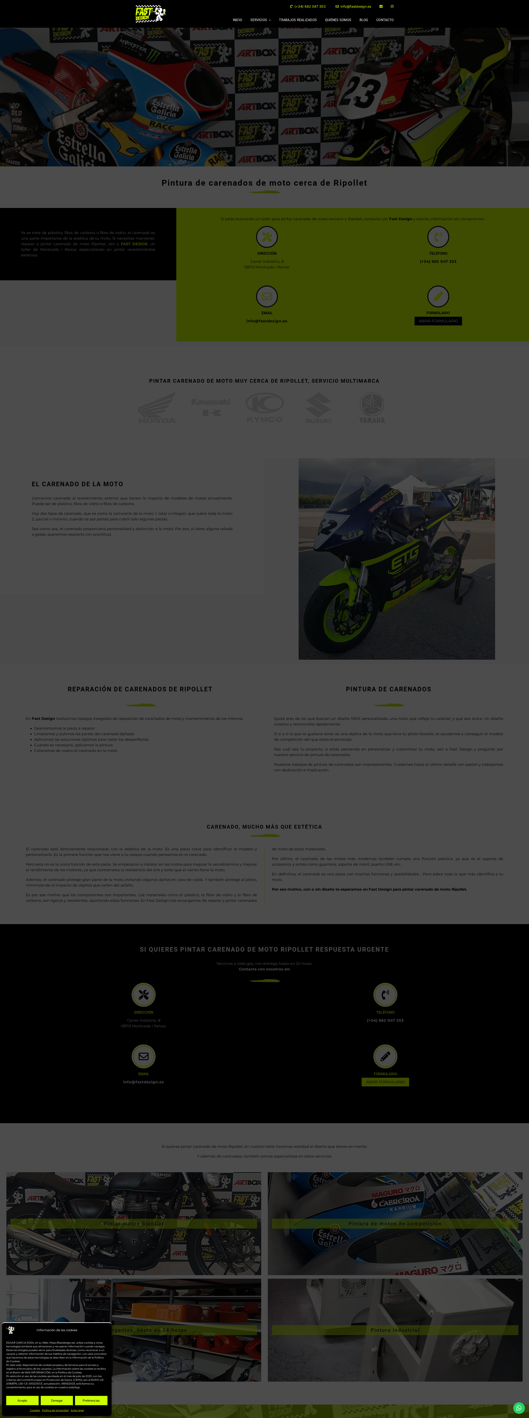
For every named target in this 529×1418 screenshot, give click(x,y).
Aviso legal (77, 1410)
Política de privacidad (55, 1410)
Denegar (57, 1400)
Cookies (35, 1410)
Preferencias (91, 1400)
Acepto (22, 1400)
